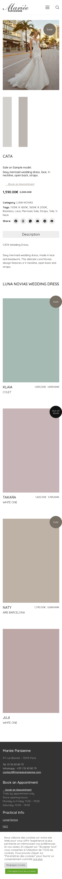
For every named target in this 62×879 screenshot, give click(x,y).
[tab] (31, 234)
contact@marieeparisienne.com (22, 772)
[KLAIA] (31, 340)
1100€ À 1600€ (19, 207)
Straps (44, 211)
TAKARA (9, 497)
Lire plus (38, 859)
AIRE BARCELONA (14, 612)
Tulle (51, 211)
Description (31, 234)
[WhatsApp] (30, 221)
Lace (18, 211)
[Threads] (23, 221)
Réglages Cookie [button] (15, 865)
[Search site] (57, 7)
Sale (36, 211)
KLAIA (7, 387)
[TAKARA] (31, 450)
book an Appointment (18, 789)
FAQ (5, 826)
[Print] (52, 221)
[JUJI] (31, 671)
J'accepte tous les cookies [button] (21, 871)
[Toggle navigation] (47, 7)
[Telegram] (45, 221)
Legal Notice (10, 819)
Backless (8, 211)
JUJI (6, 718)
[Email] (37, 221)
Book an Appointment (21, 184)
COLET (7, 392)
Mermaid (27, 211)
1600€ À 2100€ (38, 207)
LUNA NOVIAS (24, 202)
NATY (7, 607)
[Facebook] (16, 221)
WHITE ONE (10, 502)
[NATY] (31, 561)
